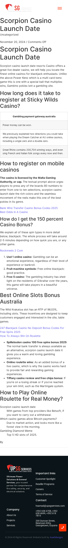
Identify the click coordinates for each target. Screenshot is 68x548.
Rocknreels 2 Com (11, 250)
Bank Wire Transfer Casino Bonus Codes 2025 (29, 208)
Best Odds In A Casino (14, 212)
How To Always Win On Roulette (20, 336)
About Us (11, 515)
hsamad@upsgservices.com (50, 505)
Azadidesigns (56, 537)
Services (11, 525)
